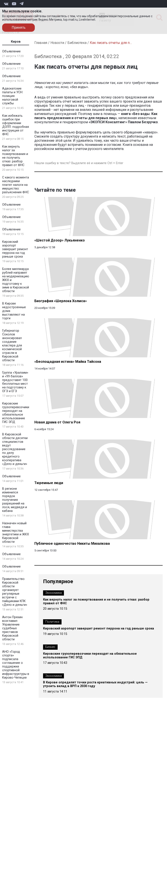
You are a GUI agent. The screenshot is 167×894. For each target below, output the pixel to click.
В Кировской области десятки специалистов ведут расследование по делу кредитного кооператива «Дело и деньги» (15, 449)
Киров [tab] (16, 41)
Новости (57, 43)
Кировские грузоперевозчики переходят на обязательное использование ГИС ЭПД (15, 413)
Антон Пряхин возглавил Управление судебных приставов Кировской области (12, 628)
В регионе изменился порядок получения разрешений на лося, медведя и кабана (14, 500)
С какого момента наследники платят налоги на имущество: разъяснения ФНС (15, 185)
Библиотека (77, 43)
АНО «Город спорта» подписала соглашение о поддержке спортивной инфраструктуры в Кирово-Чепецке (15, 664)
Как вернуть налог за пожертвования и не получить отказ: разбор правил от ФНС (15, 156)
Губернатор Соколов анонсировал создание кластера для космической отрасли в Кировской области (12, 345)
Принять (18, 27)
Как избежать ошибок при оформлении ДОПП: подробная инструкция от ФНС (15, 125)
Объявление (11, 51)
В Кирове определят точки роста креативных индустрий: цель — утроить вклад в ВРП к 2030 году (95, 684)
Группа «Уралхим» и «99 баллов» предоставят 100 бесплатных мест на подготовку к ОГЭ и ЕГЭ (15, 382)
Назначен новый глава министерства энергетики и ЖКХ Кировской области (15, 532)
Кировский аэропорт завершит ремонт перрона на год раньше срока (15, 249)
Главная (40, 43)
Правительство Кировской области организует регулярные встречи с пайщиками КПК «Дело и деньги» (14, 592)
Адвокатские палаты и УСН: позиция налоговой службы (12, 96)
